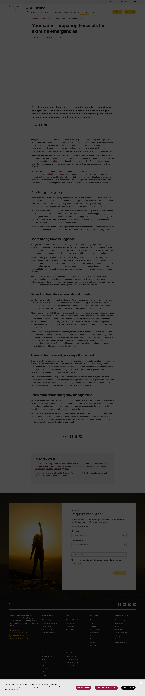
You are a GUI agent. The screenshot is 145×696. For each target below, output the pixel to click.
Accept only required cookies (106, 687)
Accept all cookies (83, 687)
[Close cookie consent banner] (141, 683)
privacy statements (14, 689)
